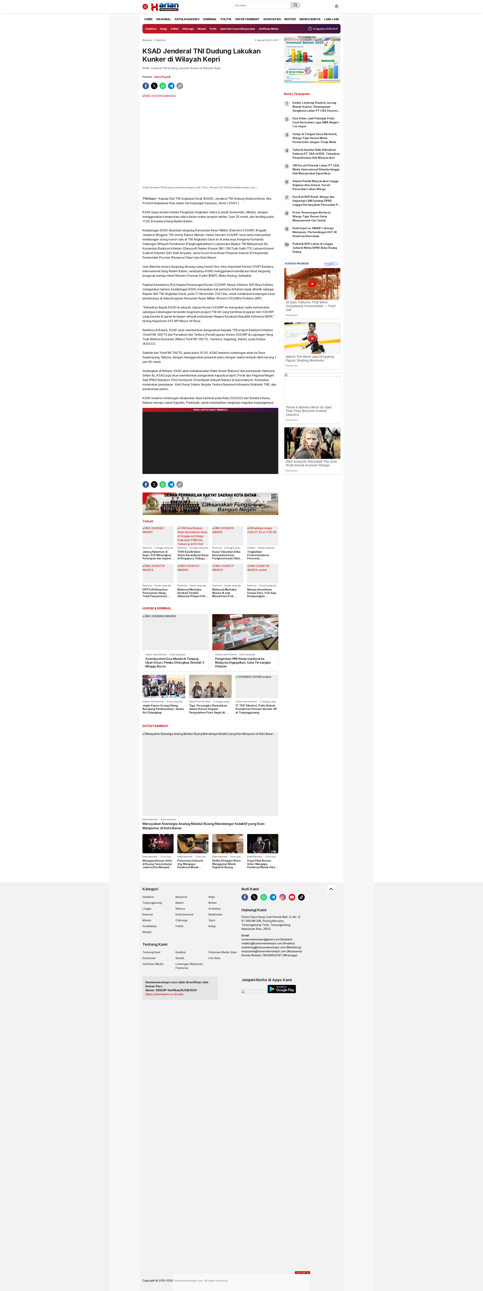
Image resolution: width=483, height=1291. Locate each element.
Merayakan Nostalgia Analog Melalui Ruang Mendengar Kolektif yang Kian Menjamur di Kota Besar (203, 826)
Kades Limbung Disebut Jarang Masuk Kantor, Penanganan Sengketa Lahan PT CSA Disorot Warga (315, 108)
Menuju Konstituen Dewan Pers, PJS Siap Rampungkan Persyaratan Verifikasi (262, 594)
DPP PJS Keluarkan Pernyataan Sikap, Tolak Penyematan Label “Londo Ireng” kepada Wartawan (155, 596)
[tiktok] (301, 897)
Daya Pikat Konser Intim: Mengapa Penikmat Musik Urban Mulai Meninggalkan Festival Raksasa (262, 867)
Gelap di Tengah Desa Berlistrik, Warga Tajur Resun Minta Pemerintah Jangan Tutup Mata (315, 138)
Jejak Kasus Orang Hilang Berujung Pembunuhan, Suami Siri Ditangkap (163, 709)
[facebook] (145, 86)
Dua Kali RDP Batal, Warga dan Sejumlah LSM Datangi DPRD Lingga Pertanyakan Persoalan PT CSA (316, 202)
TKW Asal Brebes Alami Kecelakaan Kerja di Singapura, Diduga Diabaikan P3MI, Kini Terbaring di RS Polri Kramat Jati (192, 560)
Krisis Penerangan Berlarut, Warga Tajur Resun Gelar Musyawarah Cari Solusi (311, 216)
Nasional (161, 40)
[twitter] (154, 86)
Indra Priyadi (162, 76)
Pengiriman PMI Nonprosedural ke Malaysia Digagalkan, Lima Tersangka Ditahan (243, 662)
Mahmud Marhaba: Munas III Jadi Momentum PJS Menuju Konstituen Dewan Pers (224, 596)
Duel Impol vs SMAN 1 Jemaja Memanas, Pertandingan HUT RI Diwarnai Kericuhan (314, 232)
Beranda (147, 40)
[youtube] (292, 897)
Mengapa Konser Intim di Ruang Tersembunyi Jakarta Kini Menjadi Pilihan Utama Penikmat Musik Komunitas (157, 869)
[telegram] (171, 86)
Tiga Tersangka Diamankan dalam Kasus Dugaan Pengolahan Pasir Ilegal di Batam (208, 711)
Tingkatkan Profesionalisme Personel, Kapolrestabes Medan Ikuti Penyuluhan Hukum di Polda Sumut (262, 560)
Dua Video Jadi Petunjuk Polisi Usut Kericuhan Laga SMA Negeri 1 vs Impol (315, 122)
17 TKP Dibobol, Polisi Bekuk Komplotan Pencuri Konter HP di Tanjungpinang (256, 709)
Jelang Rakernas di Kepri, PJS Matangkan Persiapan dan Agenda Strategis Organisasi (157, 556)
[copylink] (179, 86)
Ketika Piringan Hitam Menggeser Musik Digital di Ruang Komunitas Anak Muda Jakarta (227, 867)
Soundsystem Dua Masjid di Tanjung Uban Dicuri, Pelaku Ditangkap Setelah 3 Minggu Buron (174, 662)
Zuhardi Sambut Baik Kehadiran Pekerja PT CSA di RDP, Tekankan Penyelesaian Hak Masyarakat (316, 153)
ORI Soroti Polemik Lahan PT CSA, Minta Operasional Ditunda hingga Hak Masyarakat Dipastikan (316, 169)
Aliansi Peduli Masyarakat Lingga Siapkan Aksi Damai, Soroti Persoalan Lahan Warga (315, 185)
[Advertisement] (312, 538)
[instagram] (282, 897)
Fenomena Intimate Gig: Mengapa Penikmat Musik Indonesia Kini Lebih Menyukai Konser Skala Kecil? (192, 869)
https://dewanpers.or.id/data (164, 994)
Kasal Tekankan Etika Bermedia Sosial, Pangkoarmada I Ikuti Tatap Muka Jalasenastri (226, 558)
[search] (295, 5)
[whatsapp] (162, 86)
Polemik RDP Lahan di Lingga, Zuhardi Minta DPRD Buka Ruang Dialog (314, 248)
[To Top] (331, 889)
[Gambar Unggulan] (210, 139)
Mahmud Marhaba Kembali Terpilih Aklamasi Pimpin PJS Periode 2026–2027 (191, 594)
